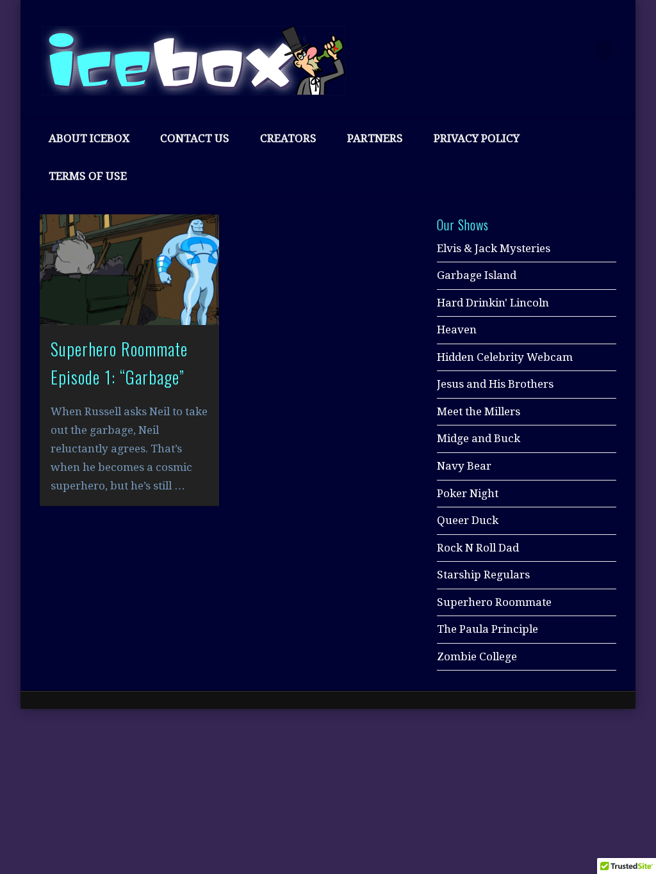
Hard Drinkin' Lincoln (493, 302)
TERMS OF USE (88, 176)
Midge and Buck (478, 438)
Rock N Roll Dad (478, 547)
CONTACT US (194, 138)
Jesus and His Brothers (495, 383)
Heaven (457, 329)
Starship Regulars (483, 574)
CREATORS (288, 138)
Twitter (551, 50)
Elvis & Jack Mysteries (493, 248)
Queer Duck (467, 520)
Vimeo (578, 50)
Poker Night (467, 493)
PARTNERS (375, 138)
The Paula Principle (487, 629)
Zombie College (477, 656)
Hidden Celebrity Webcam (505, 357)
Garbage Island (476, 275)
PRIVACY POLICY (477, 138)
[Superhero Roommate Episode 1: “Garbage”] (129, 269)
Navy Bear (464, 465)
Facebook (524, 50)
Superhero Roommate (494, 602)
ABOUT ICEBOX (89, 138)
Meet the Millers (478, 411)
